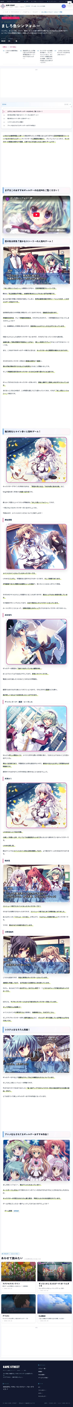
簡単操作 (16, 1211)
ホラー (40, 1393)
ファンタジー (42, 1390)
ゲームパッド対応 (43, 1377)
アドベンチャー (15, 12)
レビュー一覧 (42, 1368)
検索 (64, 6)
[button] (69, 3)
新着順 (40, 1371)
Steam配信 (41, 1374)
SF (39, 1387)
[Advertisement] (36, 83)
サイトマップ (42, 1396)
